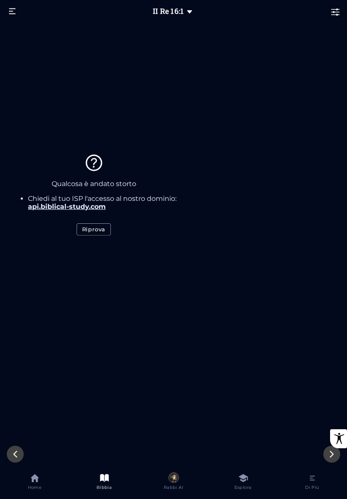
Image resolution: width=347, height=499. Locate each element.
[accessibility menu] (338, 438)
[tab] (34, 483)
